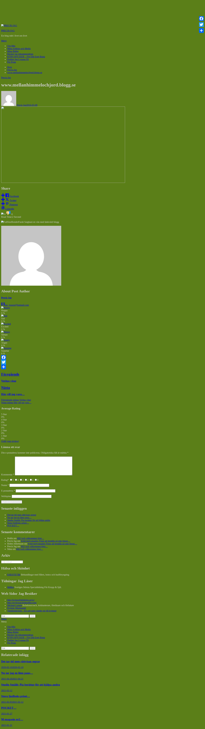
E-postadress (8, 490)
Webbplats (6, 496)
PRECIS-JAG (8, 30)
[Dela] (102, 366)
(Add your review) (10, 441)
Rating (5, 480)
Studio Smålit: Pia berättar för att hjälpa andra (28, 520)
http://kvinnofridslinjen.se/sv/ (21, 600)
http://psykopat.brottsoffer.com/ (22, 602)
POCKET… (13, 525)
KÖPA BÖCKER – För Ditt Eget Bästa (26, 56)
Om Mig (11, 46)
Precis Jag (21, 105)
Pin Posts (11, 62)
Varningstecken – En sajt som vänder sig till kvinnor (31, 610)
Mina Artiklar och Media (19, 48)
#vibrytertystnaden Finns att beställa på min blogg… (45, 541)
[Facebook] (102, 357)
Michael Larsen (14, 605)
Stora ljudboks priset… (18, 523)
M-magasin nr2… (12, 719)
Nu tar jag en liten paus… (19, 517)
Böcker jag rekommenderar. (20, 54)
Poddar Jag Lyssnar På (18, 59)
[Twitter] (102, 362)
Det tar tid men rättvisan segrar (21, 515)
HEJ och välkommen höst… (30, 538)
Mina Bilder (13, 51)
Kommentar (7, 474)
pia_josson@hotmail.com (17, 305)
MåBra (10, 587)
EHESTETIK (13, 574)
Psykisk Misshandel (16, 608)
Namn (5, 485)
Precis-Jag (6, 77)
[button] (102, 41)
